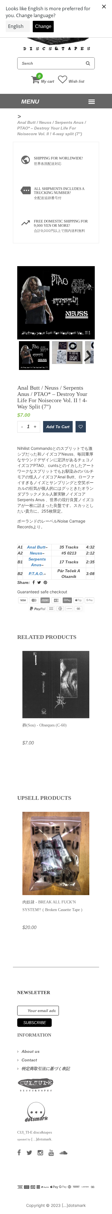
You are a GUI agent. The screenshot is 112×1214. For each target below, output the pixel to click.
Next (85, 352)
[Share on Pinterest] (45, 582)
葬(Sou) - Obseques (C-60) (44, 725)
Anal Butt (36, 547)
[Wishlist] (81, 426)
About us (31, 1051)
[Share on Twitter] (39, 582)
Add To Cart (57, 426)
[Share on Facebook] (33, 582)
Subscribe (34, 1022)
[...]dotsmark (74, 1205)
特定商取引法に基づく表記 (46, 1068)
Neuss (36, 553)
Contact (29, 1060)
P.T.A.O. (36, 573)
